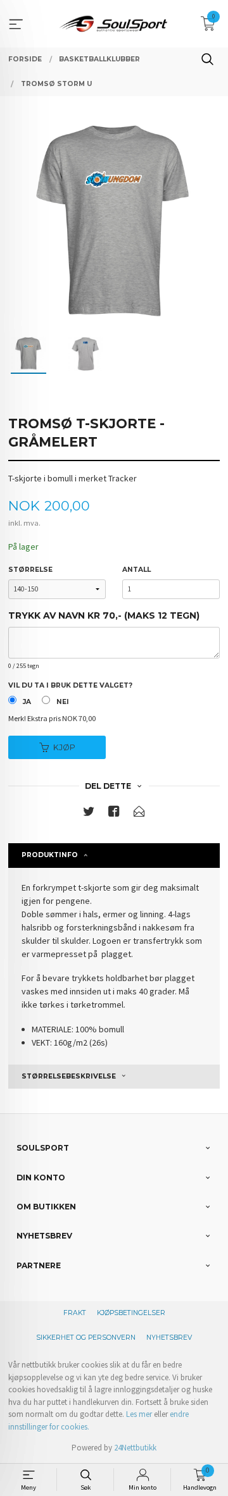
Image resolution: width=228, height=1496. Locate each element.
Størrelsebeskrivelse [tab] (69, 1076)
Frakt (74, 1313)
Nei (62, 702)
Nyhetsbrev (169, 1337)
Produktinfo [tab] (50, 855)
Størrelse (30, 570)
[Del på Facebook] (114, 813)
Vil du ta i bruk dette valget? (70, 685)
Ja (27, 702)
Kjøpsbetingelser (131, 1313)
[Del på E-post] (139, 813)
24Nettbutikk (135, 1447)
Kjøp (64, 747)
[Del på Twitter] (89, 813)
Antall (136, 570)
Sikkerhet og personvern (86, 1337)
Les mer (139, 1414)
